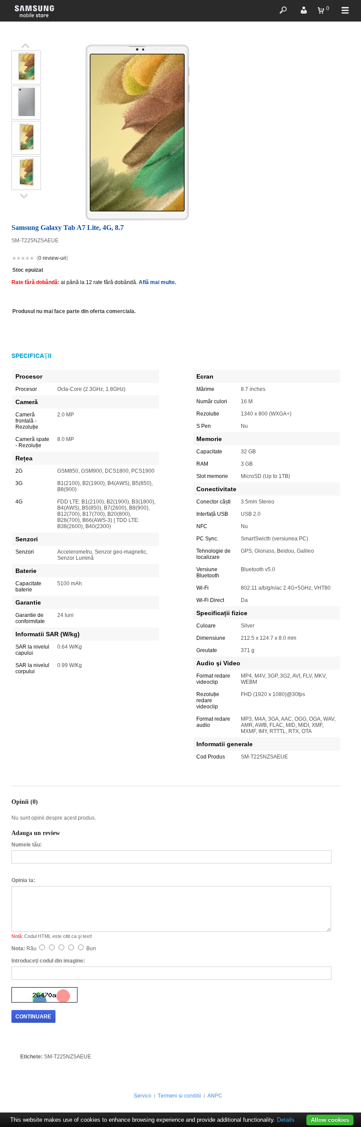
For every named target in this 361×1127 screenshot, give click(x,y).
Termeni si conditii (179, 1095)
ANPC (214, 1095)
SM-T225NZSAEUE (67, 1057)
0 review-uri (52, 258)
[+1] (319, 259)
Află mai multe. (157, 282)
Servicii (142, 1095)
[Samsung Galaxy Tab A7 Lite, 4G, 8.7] (26, 81)
